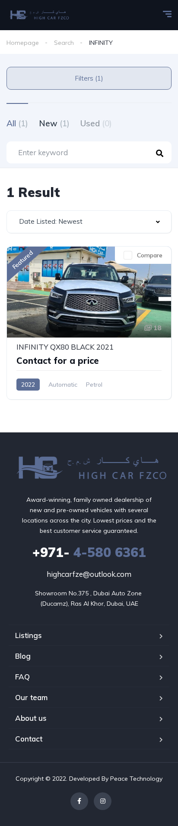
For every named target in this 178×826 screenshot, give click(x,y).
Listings (28, 635)
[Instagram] (102, 801)
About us (31, 718)
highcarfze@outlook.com (89, 574)
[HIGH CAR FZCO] (38, 15)
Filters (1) (89, 78)
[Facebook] (79, 801)
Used (96, 123)
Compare (149, 255)
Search (64, 43)
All (17, 123)
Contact (28, 738)
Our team (31, 697)
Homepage (22, 43)
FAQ (22, 676)
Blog (23, 655)
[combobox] (89, 221)
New (54, 123)
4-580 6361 (89, 552)
